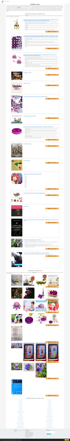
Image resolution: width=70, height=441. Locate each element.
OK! (66, 439)
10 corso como (29, 7)
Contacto (15, 431)
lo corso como (23, 7)
